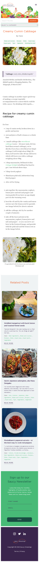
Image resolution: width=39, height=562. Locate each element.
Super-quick (7, 43)
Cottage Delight (12, 165)
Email (10, 508)
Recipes (19, 41)
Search (33, 20)
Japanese (21, 395)
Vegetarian (20, 43)
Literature (30, 453)
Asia (10, 395)
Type (14, 43)
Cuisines (15, 395)
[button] (35, 4)
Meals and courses (9, 41)
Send (20, 519)
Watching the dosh (30, 43)
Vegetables (7, 340)
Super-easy (31, 41)
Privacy (22, 551)
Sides (24, 41)
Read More (8, 343)
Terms (16, 551)
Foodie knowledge (20, 453)
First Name (13, 501)
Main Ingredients (14, 336)
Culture (11, 453)
